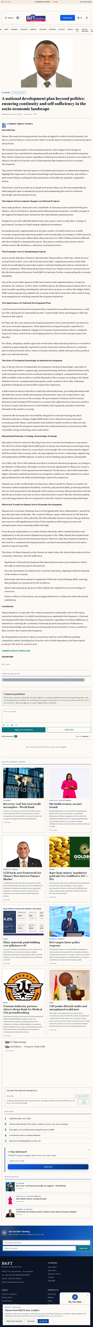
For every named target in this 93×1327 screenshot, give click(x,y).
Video (50, 1301)
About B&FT (52, 1267)
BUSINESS (14, 29)
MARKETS (33, 29)
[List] (16, 725)
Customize (31, 1321)
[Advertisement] (48, 1068)
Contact (51, 1277)
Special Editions (85, 30)
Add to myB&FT (19, 92)
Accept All (43, 1321)
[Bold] (4, 725)
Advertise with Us (54, 1274)
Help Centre (52, 1270)
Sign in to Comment (24, 730)
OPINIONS (52, 29)
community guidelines (68, 700)
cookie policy (57, 1316)
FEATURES (42, 29)
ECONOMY (23, 29)
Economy (6, 93)
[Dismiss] (89, 1150)
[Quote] (12, 725)
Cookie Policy (7, 1301)
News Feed (52, 1294)
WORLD (70, 29)
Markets (51, 1297)
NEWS (6, 29)
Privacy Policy (7, 1297)
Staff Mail (51, 1281)
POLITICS (61, 29)
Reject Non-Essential (14, 1321)
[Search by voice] (17, 17)
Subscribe (67, 18)
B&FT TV (77, 30)
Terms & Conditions (9, 1294)
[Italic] (8, 725)
